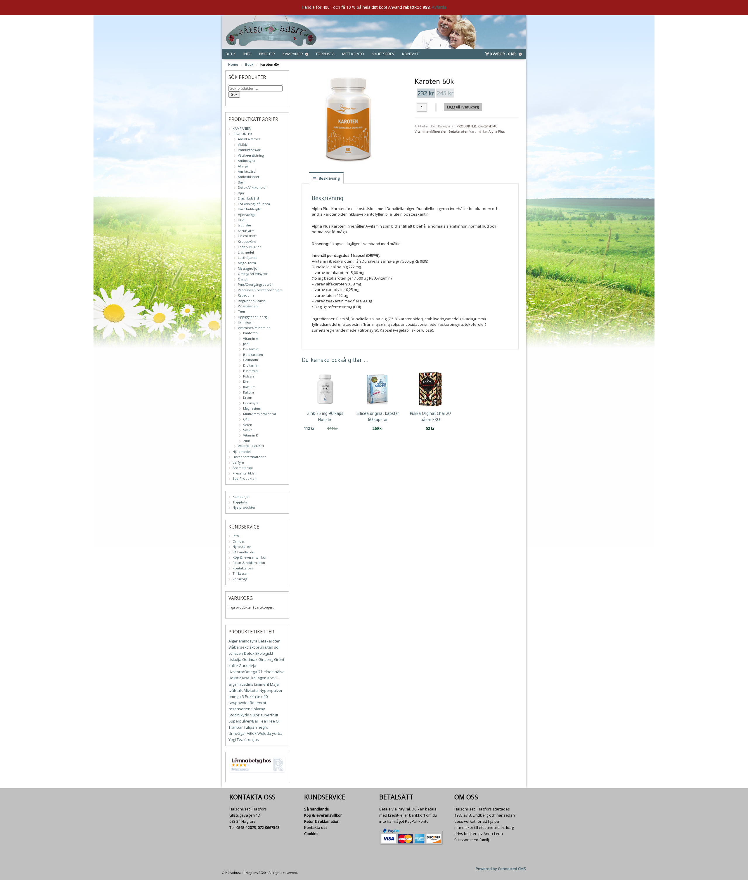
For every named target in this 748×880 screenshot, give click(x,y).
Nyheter (267, 53)
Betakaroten (458, 131)
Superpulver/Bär (243, 721)
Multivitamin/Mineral (259, 414)
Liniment (261, 684)
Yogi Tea (235, 739)
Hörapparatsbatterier (249, 457)
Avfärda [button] (439, 7)
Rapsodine (246, 295)
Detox (249, 653)
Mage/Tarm (247, 263)
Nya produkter (244, 507)
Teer (241, 311)
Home (233, 64)
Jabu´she (244, 225)
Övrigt (242, 279)
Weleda (264, 733)
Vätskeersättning (251, 155)
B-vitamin (250, 349)
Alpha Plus (497, 131)
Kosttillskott (487, 126)
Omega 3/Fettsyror (253, 273)
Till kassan (240, 573)
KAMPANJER (242, 128)
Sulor (254, 715)
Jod (245, 344)
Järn (246, 381)
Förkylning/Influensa (254, 204)
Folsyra (248, 376)
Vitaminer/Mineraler (431, 131)
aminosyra (247, 641)
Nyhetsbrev (383, 53)
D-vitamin (250, 365)
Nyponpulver (271, 690)
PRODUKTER (466, 126)
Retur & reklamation (249, 562)
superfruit (269, 715)
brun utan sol (267, 647)
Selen (247, 424)
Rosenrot (258, 702)
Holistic (234, 677)
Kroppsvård (247, 241)
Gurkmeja (247, 665)
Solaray (258, 708)
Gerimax (249, 659)
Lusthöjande (247, 257)
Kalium (248, 392)
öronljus (251, 739)
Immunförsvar (249, 150)
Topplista (325, 53)
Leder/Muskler (249, 247)
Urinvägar (245, 322)
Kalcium (249, 387)
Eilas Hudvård (248, 198)
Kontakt (410, 53)
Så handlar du (243, 552)
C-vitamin (250, 360)
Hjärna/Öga (246, 214)
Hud (241, 220)
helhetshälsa (273, 671)
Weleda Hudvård (251, 446)
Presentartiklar (244, 473)
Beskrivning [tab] (329, 178)
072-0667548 (268, 827)
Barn (241, 182)
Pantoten (250, 333)
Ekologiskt (264, 653)
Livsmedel (246, 252)
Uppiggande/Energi (253, 317)
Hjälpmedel (242, 451)
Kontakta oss (243, 568)
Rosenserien (248, 306)
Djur (241, 193)
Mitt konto (353, 53)
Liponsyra (251, 403)
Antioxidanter (248, 176)
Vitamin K (250, 435)
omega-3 (236, 696)
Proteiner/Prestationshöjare (260, 290)
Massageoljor (248, 268)
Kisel (246, 677)
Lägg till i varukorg (463, 107)
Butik (231, 53)
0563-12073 (246, 827)
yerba (277, 733)
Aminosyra (246, 160)
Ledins (247, 684)
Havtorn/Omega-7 (244, 671)
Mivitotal (251, 690)
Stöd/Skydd (238, 715)
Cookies (311, 833)
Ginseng (265, 659)
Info (247, 53)
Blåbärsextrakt (241, 647)
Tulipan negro (256, 727)
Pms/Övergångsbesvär (255, 284)
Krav (271, 677)
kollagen (258, 677)
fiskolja (234, 659)
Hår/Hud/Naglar (250, 209)
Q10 (246, 419)
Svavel (248, 430)
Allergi (243, 166)
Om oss (239, 541)
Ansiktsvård (247, 171)
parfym (238, 462)
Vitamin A (250, 338)
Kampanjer (293, 53)
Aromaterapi (243, 467)
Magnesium (252, 408)
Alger (233, 641)
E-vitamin (250, 370)
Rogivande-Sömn (251, 301)
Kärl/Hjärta (246, 230)
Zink (246, 441)
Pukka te (252, 696)
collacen (235, 653)
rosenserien (239, 708)
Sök (234, 94)
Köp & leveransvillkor (250, 557)
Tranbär (235, 727)
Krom (247, 397)
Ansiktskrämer (249, 139)
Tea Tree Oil (269, 721)
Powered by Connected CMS (501, 868)
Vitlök (242, 144)
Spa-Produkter (244, 478)
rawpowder (238, 702)
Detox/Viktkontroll (252, 187)
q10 (264, 696)
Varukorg (240, 579)
